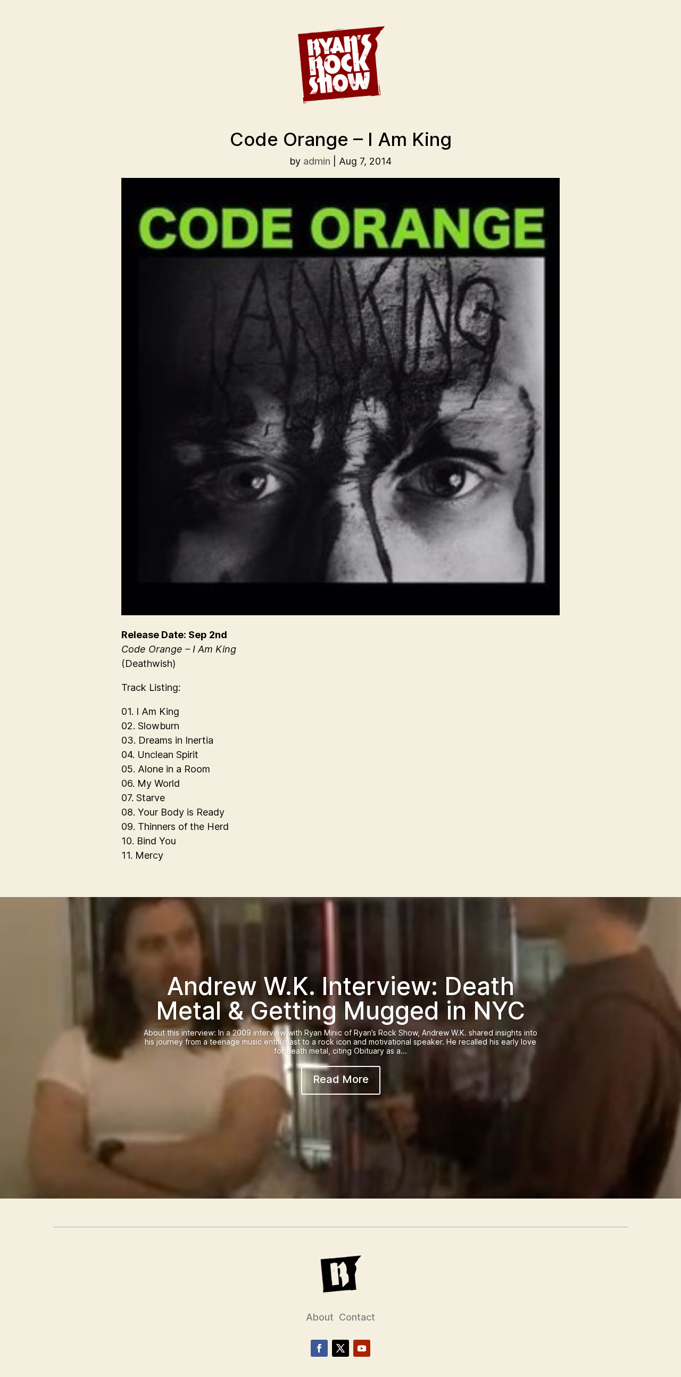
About (320, 1317)
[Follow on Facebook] (319, 1348)
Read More (341, 1079)
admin (316, 161)
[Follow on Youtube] (361, 1348)
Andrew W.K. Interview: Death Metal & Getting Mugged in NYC (340, 998)
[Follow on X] (340, 1348)
